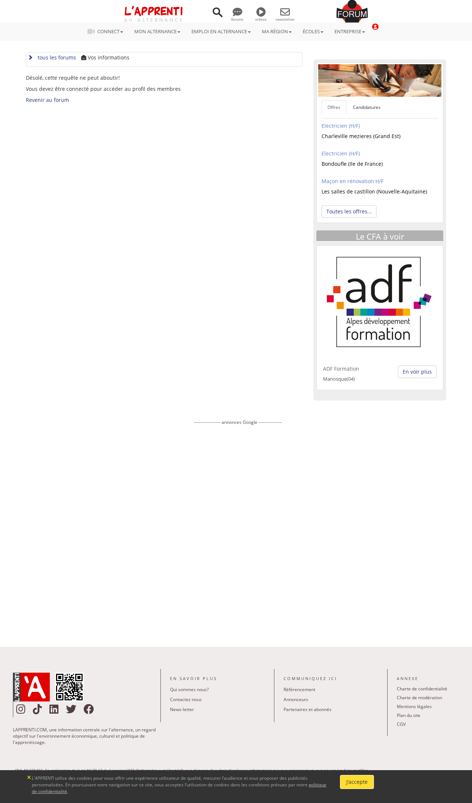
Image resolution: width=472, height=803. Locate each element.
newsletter (285, 19)
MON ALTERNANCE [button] (155, 31)
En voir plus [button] (417, 371)
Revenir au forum (47, 99)
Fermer (29, 776)
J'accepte (357, 781)
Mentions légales (414, 706)
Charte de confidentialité (422, 689)
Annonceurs (296, 699)
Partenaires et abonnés (308, 709)
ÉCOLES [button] (311, 31)
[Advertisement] (238, 530)
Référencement (299, 689)
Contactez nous (186, 699)
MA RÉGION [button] (275, 31)
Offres (333, 107)
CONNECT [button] (108, 31)
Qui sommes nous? (189, 689)
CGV (401, 724)
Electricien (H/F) (341, 125)
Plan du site (408, 715)
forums (237, 19)
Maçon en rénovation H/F (353, 181)
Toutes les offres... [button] (349, 211)
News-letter (182, 709)
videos (261, 19)
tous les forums (55, 57)
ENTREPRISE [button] (347, 31)
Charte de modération (419, 697)
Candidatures (367, 107)
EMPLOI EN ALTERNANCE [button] (219, 31)
